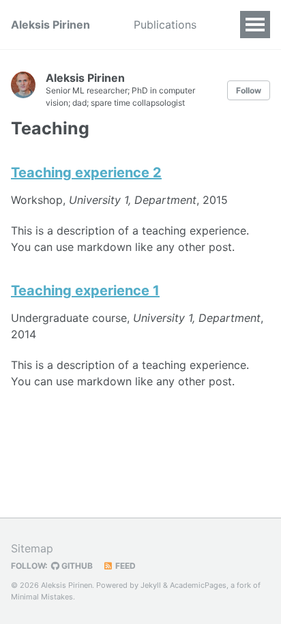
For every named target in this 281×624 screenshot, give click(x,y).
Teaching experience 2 (86, 172)
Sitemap (32, 548)
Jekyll (150, 585)
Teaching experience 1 (85, 290)
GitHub (76, 566)
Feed (124, 566)
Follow (248, 90)
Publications (165, 24)
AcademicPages (198, 585)
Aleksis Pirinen (50, 24)
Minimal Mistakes (42, 596)
